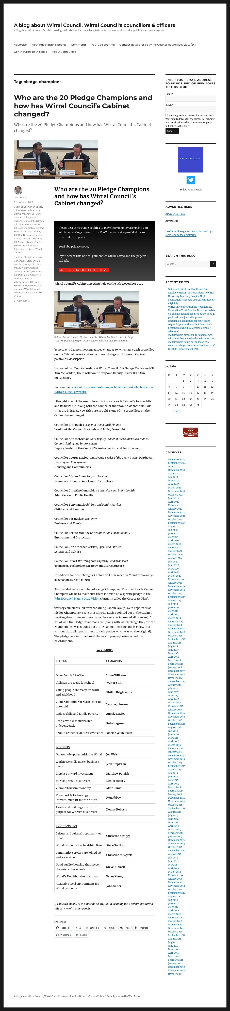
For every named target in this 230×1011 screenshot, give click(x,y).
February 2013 (175, 875)
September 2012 (176, 893)
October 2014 (175, 804)
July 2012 (173, 900)
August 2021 (174, 526)
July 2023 (173, 477)
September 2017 (176, 681)
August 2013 (174, 854)
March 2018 (174, 660)
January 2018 (175, 667)
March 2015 (174, 787)
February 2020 (176, 579)
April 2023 (173, 484)
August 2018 (174, 642)
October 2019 (175, 593)
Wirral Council (32, 289)
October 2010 (175, 974)
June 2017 (173, 692)
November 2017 (176, 674)
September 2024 (177, 463)
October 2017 (175, 678)
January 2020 (175, 582)
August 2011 (174, 938)
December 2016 (176, 713)
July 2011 (172, 942)
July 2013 (173, 857)
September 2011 (176, 935)
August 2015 (174, 769)
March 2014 (174, 829)
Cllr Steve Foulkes (31, 238)
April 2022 (173, 501)
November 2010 (176, 970)
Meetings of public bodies (48, 44)
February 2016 (176, 748)
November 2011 (176, 928)
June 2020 (173, 565)
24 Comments (21, 300)
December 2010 (176, 967)
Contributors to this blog (30, 51)
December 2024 (176, 459)
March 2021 (174, 544)
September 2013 (176, 850)
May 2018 (173, 653)
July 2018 (173, 646)
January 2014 (175, 836)
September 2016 (177, 723)
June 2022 (173, 498)
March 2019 (174, 618)
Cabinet (18, 206)
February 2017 (175, 706)
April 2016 (173, 741)
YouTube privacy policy (74, 246)
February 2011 (175, 959)
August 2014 (174, 811)
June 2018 (173, 649)
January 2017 (175, 709)
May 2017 (173, 695)
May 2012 (173, 907)
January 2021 (175, 551)
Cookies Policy (96, 996)
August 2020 (175, 558)
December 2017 (176, 671)
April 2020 (173, 572)
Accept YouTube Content (81, 270)
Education (19, 249)
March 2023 (174, 487)
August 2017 (174, 685)
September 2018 (176, 639)
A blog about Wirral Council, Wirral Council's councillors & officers (94, 25)
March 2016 (174, 745)
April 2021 (173, 540)
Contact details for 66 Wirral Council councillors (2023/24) (157, 44)
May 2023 (173, 480)
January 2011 (175, 963)
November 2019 (176, 589)
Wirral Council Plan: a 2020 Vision (77, 598)
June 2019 (173, 607)
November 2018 (176, 632)
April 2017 (173, 699)
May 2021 (173, 537)
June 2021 (173, 533)
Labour (30, 249)
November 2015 (176, 759)
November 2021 (176, 515)
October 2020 (175, 554)
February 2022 (176, 505)
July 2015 (173, 773)
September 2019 (177, 597)
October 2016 (175, 720)
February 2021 (175, 547)
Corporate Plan (30, 245)
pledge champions (32, 285)
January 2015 (175, 794)
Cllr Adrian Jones (33, 206)
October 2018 (175, 635)
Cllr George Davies (33, 220)
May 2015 (173, 780)
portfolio (18, 289)
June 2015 (173, 776)
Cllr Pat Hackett (22, 275)
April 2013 (173, 868)
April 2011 (173, 952)
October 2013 (175, 847)
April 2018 (173, 656)
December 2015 (176, 755)
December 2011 (176, 924)
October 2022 (175, 494)
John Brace (20, 197)
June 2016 (173, 734)
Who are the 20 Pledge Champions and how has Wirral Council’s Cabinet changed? (83, 105)
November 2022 (176, 491)
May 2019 (173, 611)
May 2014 (173, 822)
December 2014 (176, 797)
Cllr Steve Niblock (23, 242)
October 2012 (175, 889)
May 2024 (173, 466)
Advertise (20, 44)
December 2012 (176, 882)
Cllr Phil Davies (32, 231)
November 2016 (176, 716)
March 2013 (174, 871)
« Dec (176, 411)
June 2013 (173, 861)
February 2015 (175, 790)
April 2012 (173, 910)
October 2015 (175, 762)
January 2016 (175, 752)
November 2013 (176, 843)
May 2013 (173, 864)
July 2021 (173, 530)
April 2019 (173, 614)
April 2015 (173, 783)
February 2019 (176, 621)
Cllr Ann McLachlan (24, 210)
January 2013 (175, 878)
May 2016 (173, 737)
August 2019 (175, 600)
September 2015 (176, 766)
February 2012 (175, 917)
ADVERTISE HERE (175, 213)
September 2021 (176, 523)
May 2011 (173, 949)
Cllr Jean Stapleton (24, 228)
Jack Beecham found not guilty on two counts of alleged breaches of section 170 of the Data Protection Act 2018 (191, 346)
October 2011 (175, 931)
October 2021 (175, 519)
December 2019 (176, 586)
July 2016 (173, 730)
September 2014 (176, 808)
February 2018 (175, 663)
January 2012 (175, 921)
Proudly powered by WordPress (123, 996)
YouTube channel (103, 44)
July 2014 (173, 815)
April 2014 (173, 826)
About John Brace (64, 51)
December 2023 (176, 470)
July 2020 (173, 561)
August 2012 (174, 896)
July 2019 (173, 604)
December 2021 (176, 512)
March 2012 (174, 914)
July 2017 (173, 688)
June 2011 (173, 945)
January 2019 (175, 625)
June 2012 (173, 903)
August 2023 (175, 473)
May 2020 (173, 568)
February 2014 (175, 833)
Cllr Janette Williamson (27, 224)
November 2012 (176, 885)
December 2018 (176, 628)
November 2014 (176, 801)
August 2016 (175, 727)
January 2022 (175, 508)
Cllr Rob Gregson (23, 235)
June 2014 (173, 819)
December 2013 (176, 840)
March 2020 (174, 575)
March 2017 (174, 702)
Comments (79, 44)
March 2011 (174, 956)
